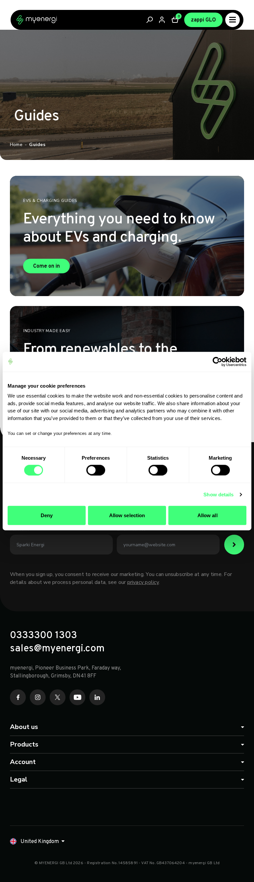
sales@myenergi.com (57, 649)
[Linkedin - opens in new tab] (97, 697)
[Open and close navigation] (232, 20)
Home (16, 144)
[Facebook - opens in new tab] (18, 697)
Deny (47, 515)
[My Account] (162, 20)
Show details (218, 494)
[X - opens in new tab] (57, 697)
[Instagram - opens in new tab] (38, 697)
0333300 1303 (43, 636)
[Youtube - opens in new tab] (77, 697)
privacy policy (143, 582)
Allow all (207, 515)
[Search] (150, 20)
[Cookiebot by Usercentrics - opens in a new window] (217, 361)
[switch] (95, 470)
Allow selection (127, 515)
